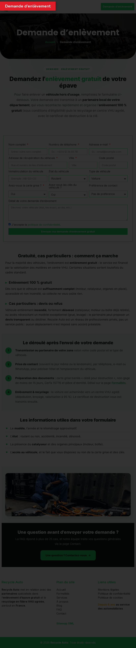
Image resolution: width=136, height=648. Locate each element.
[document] (68, 324)
